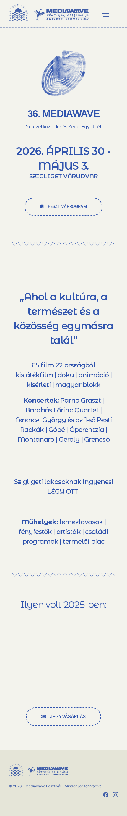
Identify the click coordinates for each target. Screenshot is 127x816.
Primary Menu (106, 15)
